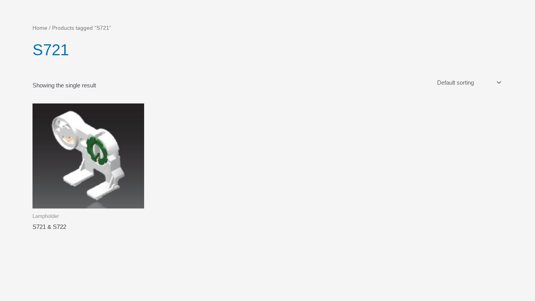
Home (40, 28)
